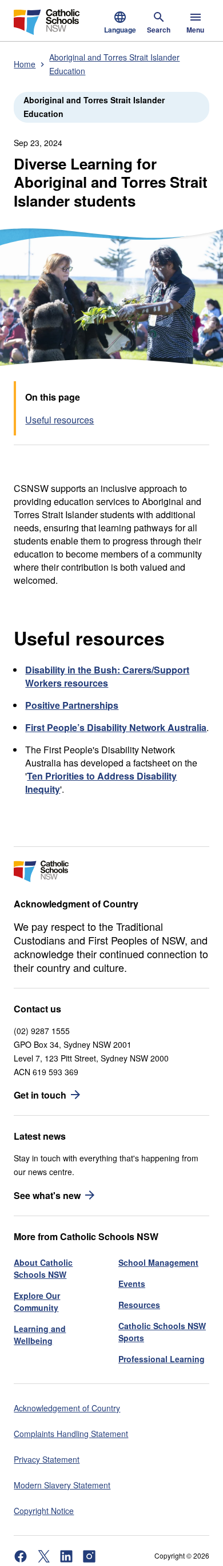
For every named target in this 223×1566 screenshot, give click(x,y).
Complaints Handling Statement (71, 1433)
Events (131, 1283)
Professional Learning (161, 1359)
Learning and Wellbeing (40, 1334)
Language (120, 30)
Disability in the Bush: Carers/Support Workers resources (107, 676)
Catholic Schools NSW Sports (162, 1331)
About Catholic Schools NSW (43, 1268)
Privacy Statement (46, 1459)
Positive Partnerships (71, 705)
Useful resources (59, 419)
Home (24, 64)
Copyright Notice (44, 1510)
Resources (139, 1304)
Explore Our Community (37, 1301)
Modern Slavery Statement (62, 1485)
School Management (158, 1262)
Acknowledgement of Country (67, 1408)
